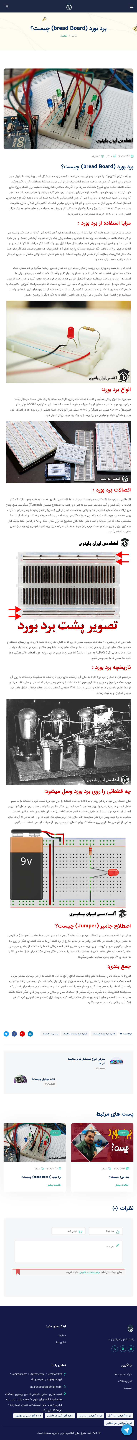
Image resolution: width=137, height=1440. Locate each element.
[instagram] (114, 1348)
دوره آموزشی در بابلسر (60, 1415)
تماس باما (61, 1342)
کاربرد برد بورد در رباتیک (75, 1034)
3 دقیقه (96, 156)
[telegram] (123, 1348)
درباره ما (62, 1335)
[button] (6, 6)
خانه (74, 36)
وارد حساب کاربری (89, 1272)
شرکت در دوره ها (123, 1374)
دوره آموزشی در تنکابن (119, 1423)
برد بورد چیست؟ (119, 1177)
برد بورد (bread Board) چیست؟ (41, 1177)
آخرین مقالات (125, 1381)
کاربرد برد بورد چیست (104, 1034)
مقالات (63, 36)
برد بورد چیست (50, 1034)
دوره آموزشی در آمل (119, 1415)
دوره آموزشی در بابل (90, 1415)
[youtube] (131, 1348)
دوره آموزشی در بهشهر (28, 1415)
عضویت (128, 1388)
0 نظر (109, 156)
